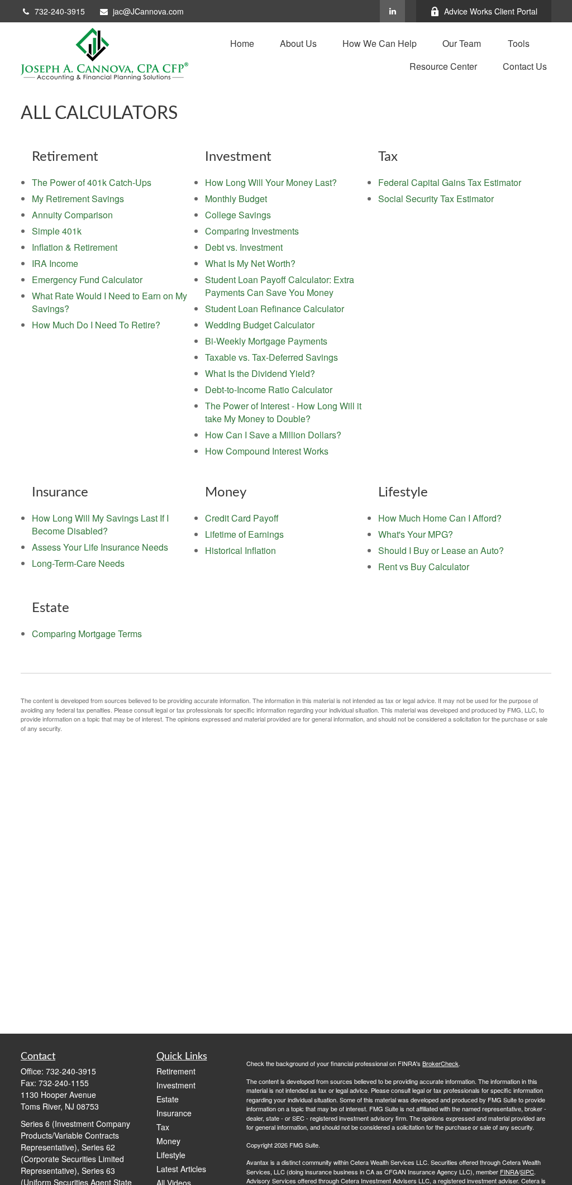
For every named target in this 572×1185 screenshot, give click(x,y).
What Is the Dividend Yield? (260, 373)
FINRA (509, 1171)
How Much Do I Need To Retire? (96, 324)
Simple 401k (57, 230)
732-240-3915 (60, 11)
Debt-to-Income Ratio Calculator (268, 389)
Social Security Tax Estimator (436, 198)
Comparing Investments (252, 230)
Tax (162, 1127)
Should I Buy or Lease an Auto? (441, 550)
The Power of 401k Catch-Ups (91, 182)
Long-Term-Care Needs (78, 563)
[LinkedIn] (392, 11)
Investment (176, 1085)
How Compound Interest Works (266, 451)
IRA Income (55, 263)
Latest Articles (181, 1168)
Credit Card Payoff (242, 518)
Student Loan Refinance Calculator (274, 308)
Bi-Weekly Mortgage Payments (266, 341)
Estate (167, 1099)
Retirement (176, 1071)
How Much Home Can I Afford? (440, 518)
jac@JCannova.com (148, 11)
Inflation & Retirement (74, 247)
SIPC (527, 1171)
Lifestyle (170, 1154)
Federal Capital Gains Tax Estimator (449, 182)
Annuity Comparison (72, 214)
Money (168, 1140)
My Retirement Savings (78, 198)
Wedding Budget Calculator (259, 324)
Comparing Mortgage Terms (87, 633)
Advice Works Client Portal (490, 11)
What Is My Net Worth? (250, 263)
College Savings (238, 214)
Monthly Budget (236, 198)
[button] (242, 42)
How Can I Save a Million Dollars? (273, 434)
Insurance (174, 1113)
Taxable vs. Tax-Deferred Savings (271, 357)
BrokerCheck (440, 1063)
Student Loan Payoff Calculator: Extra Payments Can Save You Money (279, 286)
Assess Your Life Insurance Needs (100, 547)
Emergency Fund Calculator (87, 279)
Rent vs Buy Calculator (423, 566)
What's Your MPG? (415, 534)
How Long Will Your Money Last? (271, 182)
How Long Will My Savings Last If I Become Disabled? (100, 524)
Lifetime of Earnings (244, 534)
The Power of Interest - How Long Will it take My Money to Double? (283, 412)
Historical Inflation (240, 550)
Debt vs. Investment (244, 247)
